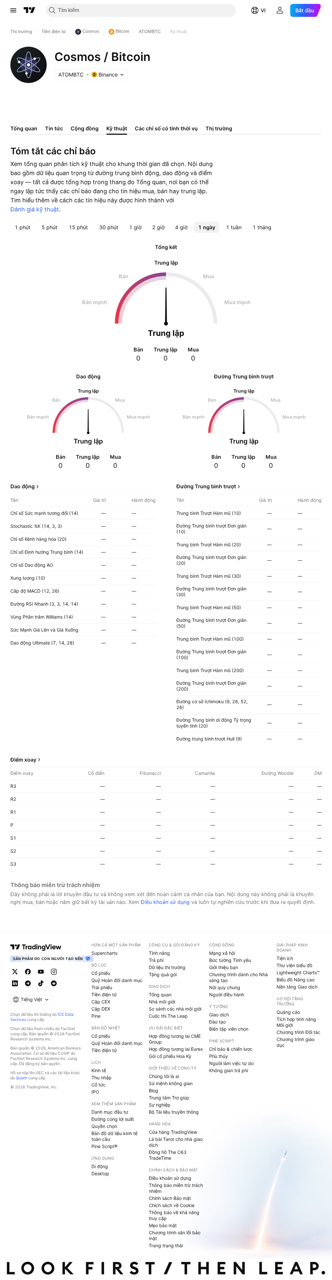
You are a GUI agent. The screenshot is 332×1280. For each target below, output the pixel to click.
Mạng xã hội (222, 953)
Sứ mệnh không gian (171, 1083)
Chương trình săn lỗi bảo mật (174, 1235)
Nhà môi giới (162, 1001)
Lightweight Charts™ (298, 972)
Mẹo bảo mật (163, 1225)
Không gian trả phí (228, 1070)
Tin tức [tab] (54, 128)
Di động (99, 1166)
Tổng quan (160, 994)
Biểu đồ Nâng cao (295, 979)
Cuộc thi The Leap (168, 1016)
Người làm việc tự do (231, 1063)
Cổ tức (98, 1084)
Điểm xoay (23, 759)
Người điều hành (226, 994)
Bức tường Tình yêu (230, 960)
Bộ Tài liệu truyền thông (174, 1112)
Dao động (22, 486)
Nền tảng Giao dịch (297, 987)
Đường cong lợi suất (112, 1119)
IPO (95, 1092)
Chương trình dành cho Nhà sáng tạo (238, 977)
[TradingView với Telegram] (27, 983)
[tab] (22, 227)
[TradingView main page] (36, 947)
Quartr (21, 1077)
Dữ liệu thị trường (167, 967)
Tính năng (159, 953)
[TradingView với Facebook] (27, 971)
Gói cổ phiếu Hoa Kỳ (170, 1056)
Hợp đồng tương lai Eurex (176, 1049)
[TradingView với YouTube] (40, 971)
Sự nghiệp (160, 1105)
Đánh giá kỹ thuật (34, 209)
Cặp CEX (100, 1001)
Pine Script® (104, 1146)
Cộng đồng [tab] (85, 128)
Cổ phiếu (100, 973)
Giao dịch (219, 1014)
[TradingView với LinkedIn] (14, 983)
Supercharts (104, 953)
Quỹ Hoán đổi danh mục (117, 980)
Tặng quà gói (163, 974)
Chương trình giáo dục (295, 1042)
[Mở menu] (13, 10)
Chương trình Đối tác (298, 1032)
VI (263, 10)
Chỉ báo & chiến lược (231, 1049)
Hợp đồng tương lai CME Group (175, 1039)
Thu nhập (101, 1077)
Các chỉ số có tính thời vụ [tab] (166, 128)
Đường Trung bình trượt (206, 486)
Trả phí (156, 960)
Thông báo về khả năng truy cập (174, 1215)
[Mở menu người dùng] (279, 10)
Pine (96, 1016)
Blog (153, 1090)
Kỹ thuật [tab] (116, 128)
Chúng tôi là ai (164, 1076)
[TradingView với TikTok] (40, 983)
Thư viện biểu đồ (294, 965)
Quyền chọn (104, 1126)
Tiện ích (285, 958)
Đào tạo (217, 1022)
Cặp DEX (100, 1009)
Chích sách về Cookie (172, 1205)
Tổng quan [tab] (23, 128)
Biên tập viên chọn (228, 1029)
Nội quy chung (224, 987)
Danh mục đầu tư (109, 1112)
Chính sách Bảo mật (170, 1198)
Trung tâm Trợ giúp (169, 1097)
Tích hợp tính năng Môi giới (296, 1022)
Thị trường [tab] (219, 128)
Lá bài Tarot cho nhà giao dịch (176, 1142)
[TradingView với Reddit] (53, 983)
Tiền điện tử (104, 994)
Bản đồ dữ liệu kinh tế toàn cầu (114, 1136)
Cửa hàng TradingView (173, 1132)
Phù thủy (218, 1056)
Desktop (100, 1173)
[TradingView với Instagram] (53, 971)
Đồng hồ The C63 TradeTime (167, 1155)
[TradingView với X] (14, 971)
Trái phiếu (101, 987)
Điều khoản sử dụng (165, 902)
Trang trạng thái (166, 1245)
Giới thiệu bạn (223, 967)
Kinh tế (98, 1070)
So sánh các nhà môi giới (175, 1009)
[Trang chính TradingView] (29, 10)
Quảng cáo (288, 1012)
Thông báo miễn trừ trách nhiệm (176, 1188)
